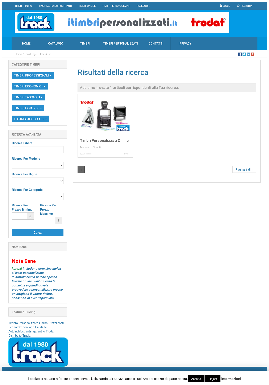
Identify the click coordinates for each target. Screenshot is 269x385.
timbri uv (45, 54)
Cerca (38, 232)
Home (18, 54)
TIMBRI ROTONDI (27, 108)
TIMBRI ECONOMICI (28, 86)
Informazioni (231, 378)
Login (226, 5)
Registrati (247, 5)
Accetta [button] (196, 379)
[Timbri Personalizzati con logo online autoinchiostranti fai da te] (134, 22)
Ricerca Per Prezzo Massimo (48, 209)
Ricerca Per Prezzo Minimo (22, 207)
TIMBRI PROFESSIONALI (32, 75)
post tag (31, 54)
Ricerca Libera (22, 143)
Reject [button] (213, 379)
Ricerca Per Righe (24, 174)
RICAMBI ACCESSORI (29, 119)
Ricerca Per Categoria (27, 189)
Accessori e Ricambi (90, 147)
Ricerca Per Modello (26, 158)
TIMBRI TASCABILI (27, 97)
